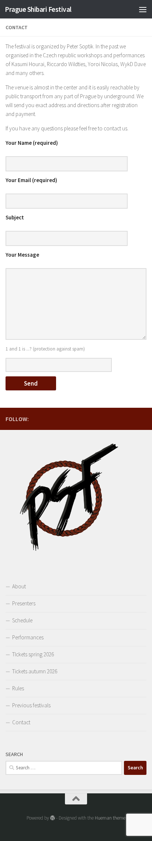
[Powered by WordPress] (52, 818)
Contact (21, 722)
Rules (18, 688)
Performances (28, 637)
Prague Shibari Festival (38, 9)
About (19, 586)
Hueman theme (110, 818)
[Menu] (143, 9)
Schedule (22, 620)
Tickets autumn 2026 (34, 671)
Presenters (23, 603)
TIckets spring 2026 (33, 654)
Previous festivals (31, 705)
